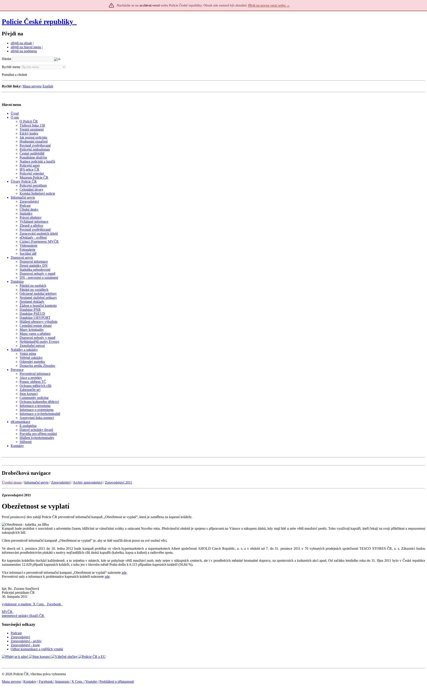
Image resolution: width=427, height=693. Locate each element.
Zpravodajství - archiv (26, 641)
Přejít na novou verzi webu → (269, 5)
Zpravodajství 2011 (118, 482)
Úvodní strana (12, 482)
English (47, 86)
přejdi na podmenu (24, 51)
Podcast (16, 633)
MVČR (7, 612)
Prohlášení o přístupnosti (116, 681)
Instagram (62, 681)
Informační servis (36, 482)
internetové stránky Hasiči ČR (23, 616)
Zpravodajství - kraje (25, 645)
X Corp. (39, 604)
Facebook (54, 604)
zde (124, 572)
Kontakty (29, 681)
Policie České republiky (37, 22)
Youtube (91, 681)
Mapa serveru (32, 86)
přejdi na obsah (21, 43)
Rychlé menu (11, 67)
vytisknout (9, 604)
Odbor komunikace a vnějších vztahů (37, 649)
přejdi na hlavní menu (26, 47)
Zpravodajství (60, 482)
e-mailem (24, 604)
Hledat (6, 59)
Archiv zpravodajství (87, 482)
